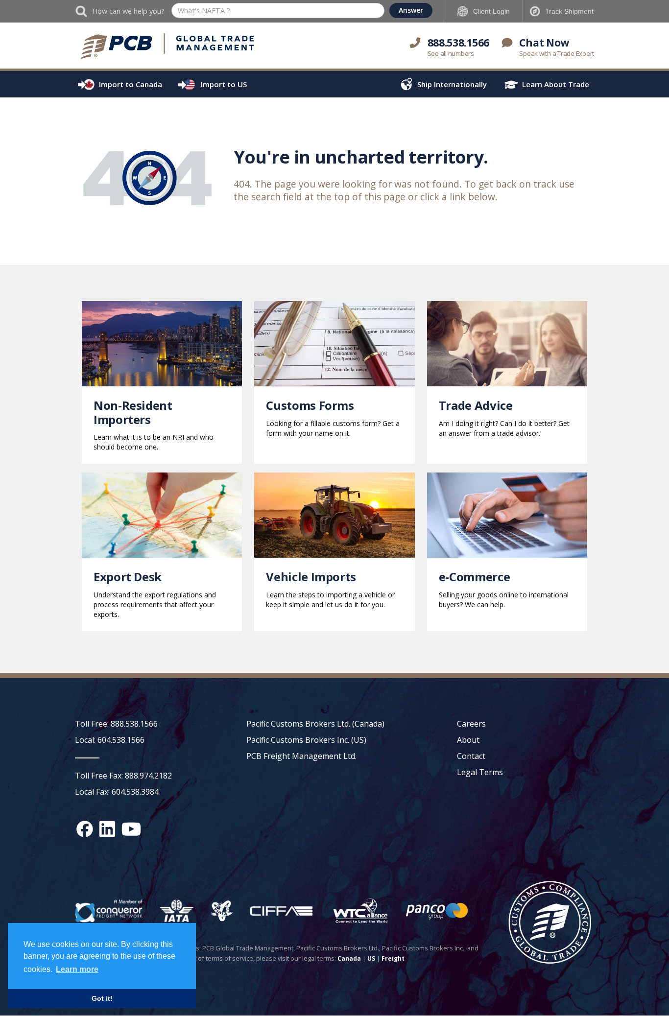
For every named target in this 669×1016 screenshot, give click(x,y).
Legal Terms (480, 772)
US (371, 958)
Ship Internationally (452, 84)
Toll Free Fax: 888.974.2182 (123, 775)
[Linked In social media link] (107, 829)
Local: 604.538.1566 (109, 739)
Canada (349, 958)
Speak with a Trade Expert (556, 53)
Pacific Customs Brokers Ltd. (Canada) (315, 723)
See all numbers (451, 53)
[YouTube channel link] (131, 829)
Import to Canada (130, 84)
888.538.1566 (458, 42)
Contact (471, 756)
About (468, 739)
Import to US (224, 84)
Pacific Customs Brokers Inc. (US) (306, 739)
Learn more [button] (77, 969)
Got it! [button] (102, 998)
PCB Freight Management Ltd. (301, 756)
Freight (393, 958)
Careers (471, 723)
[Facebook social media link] (85, 829)
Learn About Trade (555, 84)
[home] (168, 46)
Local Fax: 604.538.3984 (117, 791)
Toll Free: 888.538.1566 (116, 723)
